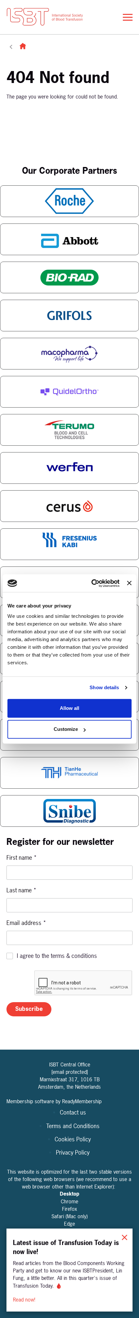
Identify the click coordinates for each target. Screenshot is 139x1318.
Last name (21, 890)
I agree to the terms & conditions (57, 956)
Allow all (69, 708)
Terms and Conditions (73, 1126)
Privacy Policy (73, 1152)
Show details (104, 687)
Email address (26, 923)
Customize (66, 729)
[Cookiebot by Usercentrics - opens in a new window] (91, 583)
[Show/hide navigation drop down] (128, 17)
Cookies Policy (73, 1139)
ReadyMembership (82, 1101)
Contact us (73, 1112)
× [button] (124, 1236)
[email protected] (69, 1071)
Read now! (25, 1299)
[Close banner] (129, 583)
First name (21, 858)
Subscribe (29, 1009)
